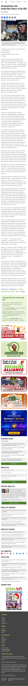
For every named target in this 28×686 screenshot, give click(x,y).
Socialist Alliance (6, 651)
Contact (3, 641)
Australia (22, 291)
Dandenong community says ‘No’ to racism (12, 563)
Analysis (3, 619)
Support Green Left (8, 486)
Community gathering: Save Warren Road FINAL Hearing (13, 444)
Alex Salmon (4, 12)
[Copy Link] (15, 17)
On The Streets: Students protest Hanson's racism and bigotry (13, 560)
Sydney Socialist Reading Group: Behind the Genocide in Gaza (12, 459)
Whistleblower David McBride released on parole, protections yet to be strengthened (13, 566)
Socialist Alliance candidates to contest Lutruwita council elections (13, 570)
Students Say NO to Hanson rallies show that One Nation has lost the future (13, 539)
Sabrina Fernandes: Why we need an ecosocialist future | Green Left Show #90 (13, 524)
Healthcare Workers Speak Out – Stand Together (13, 447)
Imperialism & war (13, 289)
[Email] (12, 17)
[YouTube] (2, 553)
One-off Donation (10, 308)
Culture (17, 14)
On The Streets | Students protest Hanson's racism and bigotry (14, 511)
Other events (14, 463)
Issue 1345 (12, 14)
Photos (3, 629)
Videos (3, 632)
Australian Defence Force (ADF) (7, 291)
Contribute (4, 639)
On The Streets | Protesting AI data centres (12, 521)
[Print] (10, 17)
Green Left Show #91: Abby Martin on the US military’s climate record (12, 574)
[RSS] (26, 553)
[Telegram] (17, 553)
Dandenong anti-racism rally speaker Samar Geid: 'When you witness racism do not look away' (13, 535)
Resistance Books (6, 649)
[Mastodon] (2, 17)
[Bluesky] (7, 17)
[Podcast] (5, 553)
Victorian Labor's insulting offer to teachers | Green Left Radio (14, 518)
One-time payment (10, 315)
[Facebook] (5, 17)
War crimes (20, 289)
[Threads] (23, 553)
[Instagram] (13, 553)
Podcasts (4, 630)
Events (3, 642)
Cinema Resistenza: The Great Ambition (11, 455)
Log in (25, 1)
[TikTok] (10, 553)
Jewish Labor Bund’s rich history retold (11, 577)
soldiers (17, 291)
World (3, 620)
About (3, 637)
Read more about (8, 675)
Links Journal (5, 648)
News (3, 617)
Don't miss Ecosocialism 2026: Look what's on (13, 532)
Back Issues (4, 623)
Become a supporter (8, 312)
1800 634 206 (14, 318)
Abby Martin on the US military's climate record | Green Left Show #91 (13, 514)
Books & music (4, 289)
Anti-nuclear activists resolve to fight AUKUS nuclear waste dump (12, 580)
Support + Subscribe (16, 1)
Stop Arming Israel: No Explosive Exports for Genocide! (12, 452)
